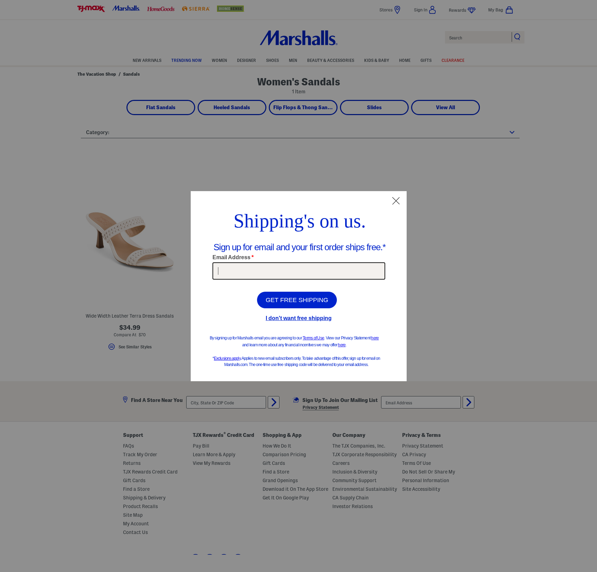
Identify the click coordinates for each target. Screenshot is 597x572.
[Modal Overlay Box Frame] (299, 286)
